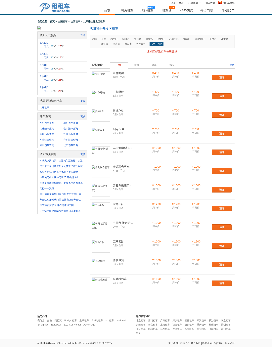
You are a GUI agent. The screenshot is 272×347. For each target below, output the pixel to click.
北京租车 (141, 320)
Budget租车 (70, 320)
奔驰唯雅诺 (120, 279)
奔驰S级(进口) (122, 185)
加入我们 (196, 343)
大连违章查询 (47, 128)
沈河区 (125, 39)
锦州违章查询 (47, 145)
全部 (103, 39)
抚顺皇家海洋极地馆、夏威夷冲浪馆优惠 (61, 183)
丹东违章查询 (71, 139)
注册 (173, 3)
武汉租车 (201, 320)
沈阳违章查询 (47, 123)
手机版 (226, 10)
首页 (107, 10)
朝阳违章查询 (71, 123)
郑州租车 (165, 328)
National (121, 320)
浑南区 (187, 39)
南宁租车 (201, 328)
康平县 (104, 43)
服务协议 (230, 343)
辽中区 (224, 39)
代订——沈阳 (47, 188)
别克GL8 (118, 129)
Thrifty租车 (97, 320)
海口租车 (141, 328)
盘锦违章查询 (47, 134)
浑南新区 (141, 43)
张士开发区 (156, 43)
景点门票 (206, 10)
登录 (181, 3)
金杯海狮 (118, 73)
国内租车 (127, 10)
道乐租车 (84, 320)
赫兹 (49, 320)
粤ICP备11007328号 (101, 343)
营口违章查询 (71, 128)
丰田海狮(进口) (122, 148)
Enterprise (43, 324)
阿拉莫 (58, 320)
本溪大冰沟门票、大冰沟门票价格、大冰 (61, 160)
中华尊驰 (118, 91)
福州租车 (226, 328)
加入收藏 (210, 3)
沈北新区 (200, 39)
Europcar (56, 324)
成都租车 (189, 324)
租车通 (167, 10)
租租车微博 (229, 3)
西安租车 (177, 324)
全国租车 (63, 21)
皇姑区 (149, 39)
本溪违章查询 (47, 139)
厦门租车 (153, 320)
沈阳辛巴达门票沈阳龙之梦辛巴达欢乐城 (61, 166)
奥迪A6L (118, 110)
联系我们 (184, 343)
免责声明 (218, 343)
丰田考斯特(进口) (123, 222)
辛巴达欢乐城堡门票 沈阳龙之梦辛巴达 (60, 194)
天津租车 (177, 328)
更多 (82, 101)
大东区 (137, 39)
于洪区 (212, 39)
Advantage (89, 324)
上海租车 (165, 324)
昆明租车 (226, 324)
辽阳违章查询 (71, 145)
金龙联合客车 (121, 166)
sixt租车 (110, 320)
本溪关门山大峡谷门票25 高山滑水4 (59, 177)
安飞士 (41, 320)
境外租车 (147, 10)
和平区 (114, 39)
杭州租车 (213, 324)
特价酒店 (186, 10)
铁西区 (161, 39)
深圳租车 (177, 320)
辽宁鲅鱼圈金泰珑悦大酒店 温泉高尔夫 (60, 210)
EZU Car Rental (72, 324)
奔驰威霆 (118, 260)
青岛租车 (153, 324)
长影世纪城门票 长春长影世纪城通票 (59, 171)
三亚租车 (189, 320)
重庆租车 (201, 324)
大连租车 (44, 107)
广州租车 (165, 320)
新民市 (128, 43)
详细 (82, 35)
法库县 (116, 43)
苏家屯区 (174, 39)
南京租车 (226, 320)
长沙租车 (213, 320)
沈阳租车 (75, 21)
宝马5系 (118, 204)
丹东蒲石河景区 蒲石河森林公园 (57, 205)
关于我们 (173, 343)
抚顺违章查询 (71, 134)
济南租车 (213, 328)
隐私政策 (207, 343)
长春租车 (189, 328)
